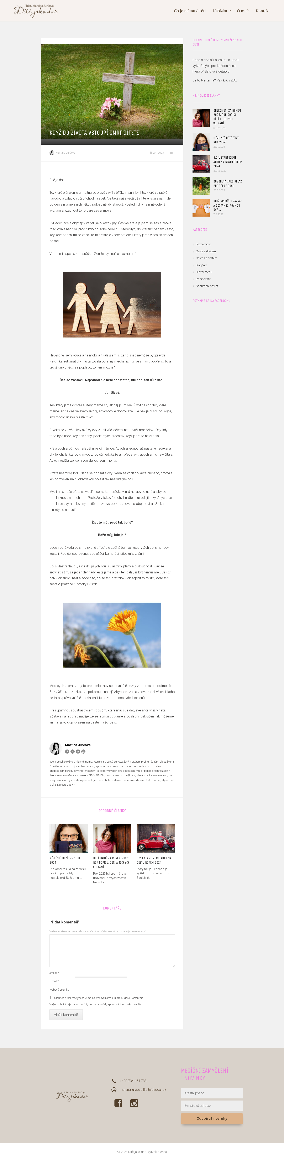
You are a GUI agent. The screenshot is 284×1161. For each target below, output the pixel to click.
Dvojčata (201, 265)
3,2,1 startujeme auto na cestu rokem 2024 (154, 860)
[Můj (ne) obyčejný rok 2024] (68, 838)
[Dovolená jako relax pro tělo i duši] (201, 186)
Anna (163, 1152)
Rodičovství (203, 279)
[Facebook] (67, 751)
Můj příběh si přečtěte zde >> (153, 770)
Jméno (54, 972)
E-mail (54, 981)
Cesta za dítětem (206, 258)
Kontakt (263, 10)
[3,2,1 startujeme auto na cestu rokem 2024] (156, 838)
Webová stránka (59, 989)
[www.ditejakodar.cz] (36, 10)
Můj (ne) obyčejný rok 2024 (65, 860)
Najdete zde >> (66, 784)
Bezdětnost (203, 244)
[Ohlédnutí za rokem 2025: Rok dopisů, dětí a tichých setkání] (112, 838)
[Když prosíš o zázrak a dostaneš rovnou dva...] (201, 208)
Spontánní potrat (207, 286)
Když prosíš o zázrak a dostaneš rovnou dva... (227, 205)
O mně (243, 10)
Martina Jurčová (65, 152)
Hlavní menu (204, 272)
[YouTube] (83, 751)
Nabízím (220, 10)
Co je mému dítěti (190, 10)
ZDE (234, 80)
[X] (72, 751)
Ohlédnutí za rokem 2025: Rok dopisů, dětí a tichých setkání (111, 862)
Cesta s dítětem (206, 251)
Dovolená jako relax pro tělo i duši (227, 183)
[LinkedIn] (78, 751)
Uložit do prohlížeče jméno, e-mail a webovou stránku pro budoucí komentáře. (99, 998)
